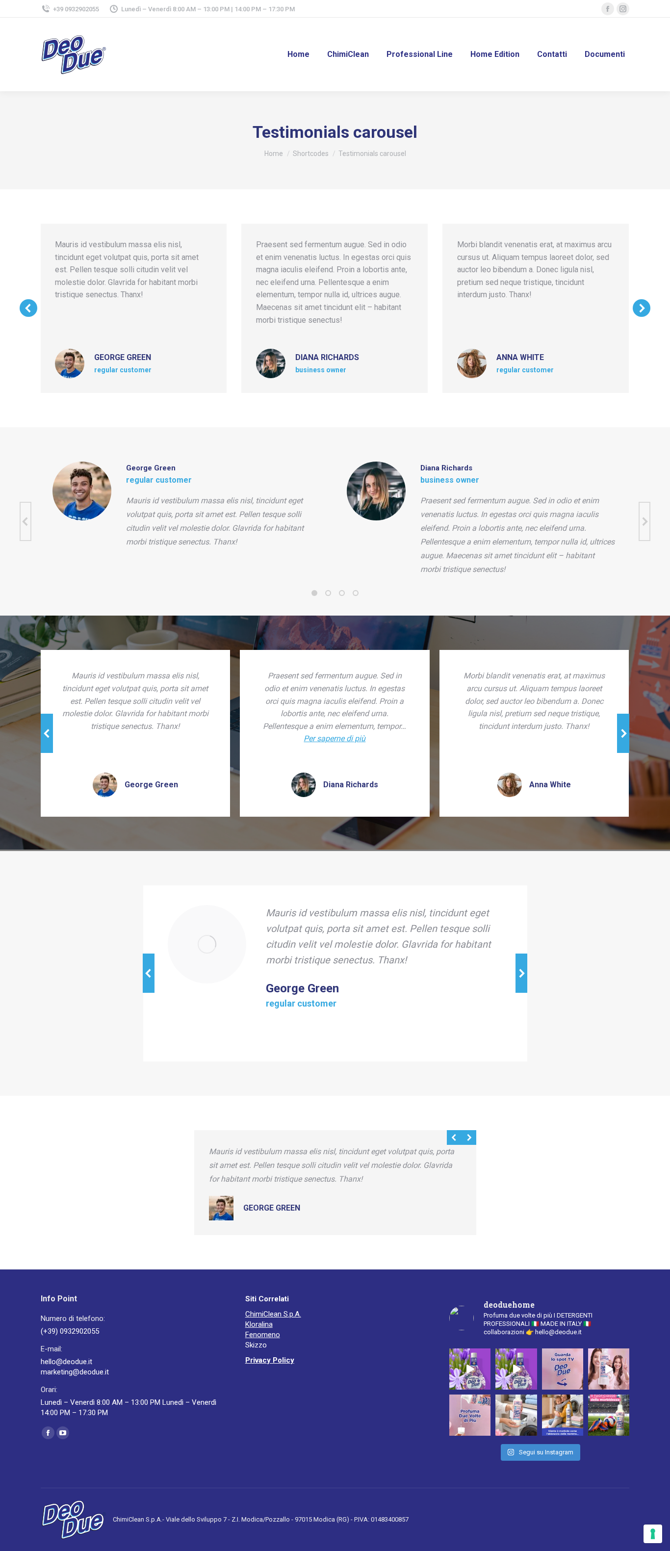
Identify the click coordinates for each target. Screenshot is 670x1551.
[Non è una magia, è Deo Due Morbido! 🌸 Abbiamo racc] (469, 1415)
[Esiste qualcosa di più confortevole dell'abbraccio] (562, 1415)
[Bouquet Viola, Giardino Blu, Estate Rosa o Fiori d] (469, 1369)
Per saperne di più (334, 738)
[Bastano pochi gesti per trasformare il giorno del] (516, 1415)
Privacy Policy (269, 1360)
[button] (28, 308)
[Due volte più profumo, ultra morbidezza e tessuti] (562, 1369)
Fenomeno (262, 1334)
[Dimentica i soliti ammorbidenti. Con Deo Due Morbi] (608, 1369)
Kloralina (259, 1324)
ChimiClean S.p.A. (273, 1314)
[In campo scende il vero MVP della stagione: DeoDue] (608, 1415)
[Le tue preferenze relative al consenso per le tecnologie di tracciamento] (653, 1534)
